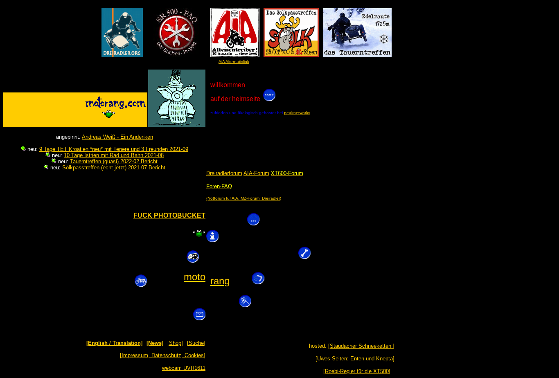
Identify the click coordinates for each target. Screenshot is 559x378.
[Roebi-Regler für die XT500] (356, 371)
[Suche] (196, 343)
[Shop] (175, 343)
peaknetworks (297, 112)
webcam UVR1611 (183, 368)
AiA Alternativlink (234, 61)
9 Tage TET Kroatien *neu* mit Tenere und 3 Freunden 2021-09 (113, 149)
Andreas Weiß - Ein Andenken (117, 137)
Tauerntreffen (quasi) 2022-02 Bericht (114, 161)
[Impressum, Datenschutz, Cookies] (162, 355)
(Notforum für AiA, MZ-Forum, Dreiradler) (243, 198)
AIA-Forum (256, 173)
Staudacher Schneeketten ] (362, 346)
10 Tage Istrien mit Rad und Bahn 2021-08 (114, 155)
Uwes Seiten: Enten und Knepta (355, 359)
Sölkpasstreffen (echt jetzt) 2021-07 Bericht (113, 167)
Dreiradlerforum (224, 173)
